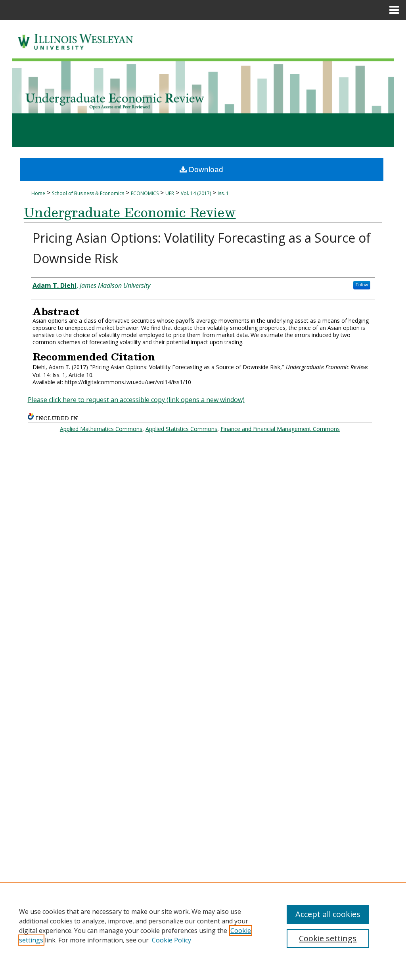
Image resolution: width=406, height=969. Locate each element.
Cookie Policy (171, 940)
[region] (203, 925)
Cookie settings (327, 938)
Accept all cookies (327, 914)
